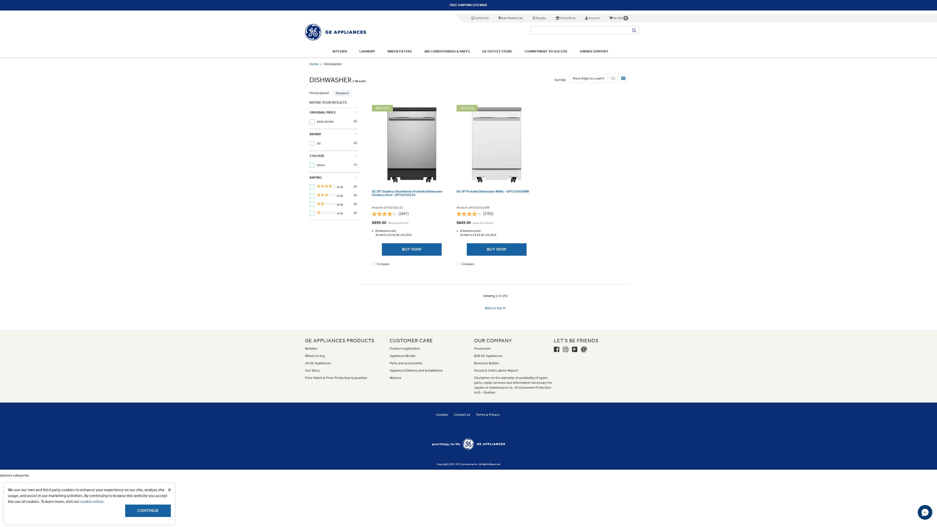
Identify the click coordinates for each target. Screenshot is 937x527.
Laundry (367, 51)
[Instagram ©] (565, 349)
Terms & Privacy (488, 415)
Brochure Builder (486, 363)
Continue (148, 510)
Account (594, 18)
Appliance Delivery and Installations (416, 370)
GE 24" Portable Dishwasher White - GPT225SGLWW (493, 191)
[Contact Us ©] (584, 349)
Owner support (594, 51)
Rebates (311, 348)
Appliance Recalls (403, 356)
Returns (395, 378)
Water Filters (399, 51)
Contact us (462, 415)
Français (540, 18)
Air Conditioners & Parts (447, 51)
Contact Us (481, 18)
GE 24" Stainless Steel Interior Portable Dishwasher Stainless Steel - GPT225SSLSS (407, 193)
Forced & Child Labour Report (496, 370)
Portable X (342, 93)
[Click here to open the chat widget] (925, 512)
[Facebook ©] (556, 349)
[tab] (333, 118)
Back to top (494, 308)
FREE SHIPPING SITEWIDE (469, 5)
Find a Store (567, 18)
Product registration (405, 348)
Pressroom (482, 348)
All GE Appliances (318, 363)
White (321, 165)
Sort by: (560, 80)
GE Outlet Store (497, 51)
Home (314, 64)
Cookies (442, 415)
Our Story (312, 370)
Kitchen (340, 51)
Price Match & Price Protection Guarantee (336, 378)
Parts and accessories (406, 363)
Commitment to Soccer (546, 51)
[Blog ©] (574, 349)
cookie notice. (92, 501)
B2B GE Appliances (488, 356)
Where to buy (315, 356)
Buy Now (412, 249)
